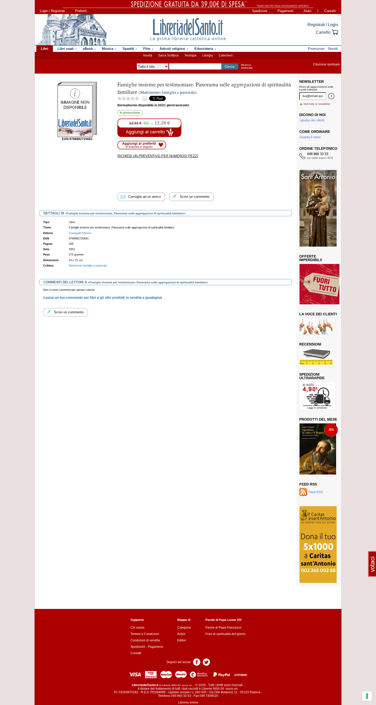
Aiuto (307, 11)
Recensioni (310, 344)
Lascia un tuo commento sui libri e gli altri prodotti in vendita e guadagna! (102, 297)
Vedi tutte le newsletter (316, 103)
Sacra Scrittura (168, 55)
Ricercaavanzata (246, 66)
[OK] (331, 96)
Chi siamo (137, 627)
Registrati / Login (322, 24)
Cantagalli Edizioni (80, 233)
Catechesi (226, 55)
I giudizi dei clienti (312, 120)
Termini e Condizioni (144, 634)
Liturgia (207, 55)
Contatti (330, 11)
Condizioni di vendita (145, 640)
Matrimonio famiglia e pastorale (88, 265)
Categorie (184, 627)
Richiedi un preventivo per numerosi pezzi (157, 156)
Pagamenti (285, 11)
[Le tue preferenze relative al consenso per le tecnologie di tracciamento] (367, 696)
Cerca (229, 66)
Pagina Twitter (206, 661)
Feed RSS (308, 484)
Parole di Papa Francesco (223, 627)
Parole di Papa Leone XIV (223, 620)
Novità (147, 55)
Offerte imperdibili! (310, 258)
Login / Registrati (52, 11)
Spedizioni (259, 11)
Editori (181, 640)
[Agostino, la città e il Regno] (317, 448)
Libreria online (188, 702)
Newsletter (311, 81)
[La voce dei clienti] (316, 326)
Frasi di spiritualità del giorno (225, 634)
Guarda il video (310, 137)
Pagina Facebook (196, 661)
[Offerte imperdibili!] (321, 284)
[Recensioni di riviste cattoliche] (316, 356)
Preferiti (81, 11)
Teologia (190, 55)
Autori (181, 634)
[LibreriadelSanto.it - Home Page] (188, 29)
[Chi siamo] (71, 29)
